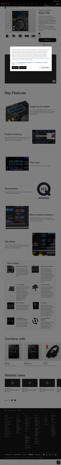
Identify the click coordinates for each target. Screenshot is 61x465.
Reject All (15, 67)
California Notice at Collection (25, 62)
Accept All (22, 67)
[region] (31, 59)
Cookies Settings (45, 67)
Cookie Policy (39, 62)
